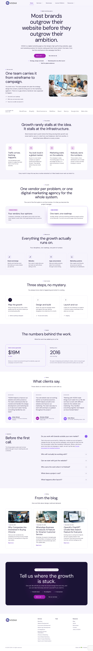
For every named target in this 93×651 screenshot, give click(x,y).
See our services (53, 597)
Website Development (43, 623)
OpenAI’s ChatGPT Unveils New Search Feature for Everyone (73, 529)
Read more (11, 542)
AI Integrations (41, 629)
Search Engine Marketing (44, 639)
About (74, 623)
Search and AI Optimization (44, 641)
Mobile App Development (44, 627)
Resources (70, 3)
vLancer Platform (59, 3)
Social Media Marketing (43, 636)
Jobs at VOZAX (76, 629)
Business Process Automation (42, 632)
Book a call (39, 55)
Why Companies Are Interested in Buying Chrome (17, 529)
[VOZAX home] (11, 3)
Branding (40, 621)
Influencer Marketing (43, 634)
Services (39, 3)
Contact (75, 627)
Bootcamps (49, 3)
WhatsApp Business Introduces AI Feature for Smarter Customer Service (45, 531)
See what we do (53, 55)
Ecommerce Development (44, 625)
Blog (74, 621)
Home (31, 3)
